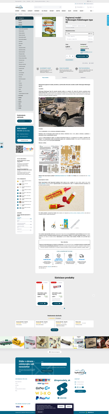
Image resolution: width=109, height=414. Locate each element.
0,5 (67, 175)
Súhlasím (69, 406)
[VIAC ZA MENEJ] (43, 287)
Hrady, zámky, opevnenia (23, 28)
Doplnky (20, 97)
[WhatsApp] (80, 387)
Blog (47, 1)
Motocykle (21, 43)
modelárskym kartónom (59, 175)
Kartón (20, 99)
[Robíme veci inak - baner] (64, 259)
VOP (32, 1)
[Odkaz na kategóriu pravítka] (75, 224)
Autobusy (20, 41)
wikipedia (49, 266)
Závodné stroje (21, 60)
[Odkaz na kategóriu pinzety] (43, 224)
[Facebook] (75, 387)
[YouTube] (82, 387)
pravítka (82, 213)
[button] (64, 308)
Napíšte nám (80, 391)
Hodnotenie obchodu (55, 316)
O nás (24, 1)
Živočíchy (20, 85)
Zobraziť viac (54, 329)
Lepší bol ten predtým (20, 226)
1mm (72, 175)
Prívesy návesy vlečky (23, 58)
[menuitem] (17, 11)
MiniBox (20, 91)
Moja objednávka (18, 1)
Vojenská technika (22, 47)
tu (43, 409)
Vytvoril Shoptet (82, 412)
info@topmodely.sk (24, 134)
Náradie (20, 101)
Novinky (20, 20)
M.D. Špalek (21, 95)
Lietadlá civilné (21, 68)
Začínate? (20, 24)
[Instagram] (78, 387)
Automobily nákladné (22, 39)
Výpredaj (20, 22)
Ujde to (18, 220)
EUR (90, 1)
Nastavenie (40, 412)
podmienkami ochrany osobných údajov (59, 367)
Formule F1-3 (21, 62)
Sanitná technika (22, 51)
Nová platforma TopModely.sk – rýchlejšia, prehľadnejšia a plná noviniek (24, 169)
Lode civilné (21, 74)
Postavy (20, 83)
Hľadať (60, 7)
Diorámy (20, 87)
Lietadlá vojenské (22, 66)
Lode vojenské (21, 72)
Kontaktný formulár (24, 140)
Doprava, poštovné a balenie (40, 1)
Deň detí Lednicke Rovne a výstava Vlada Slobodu (23, 161)
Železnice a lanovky (22, 64)
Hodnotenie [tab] (83, 77)
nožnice (71, 213)
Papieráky (20, 26)
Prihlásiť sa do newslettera (47, 370)
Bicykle (20, 45)
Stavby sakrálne (22, 33)
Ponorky (20, 76)
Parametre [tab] (64, 77)
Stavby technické (22, 35)
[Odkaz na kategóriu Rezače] (64, 224)
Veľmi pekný (19, 217)
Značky (20, 108)
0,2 (65, 175)
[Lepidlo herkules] (61, 198)
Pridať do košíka (81, 56)
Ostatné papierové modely (23, 93)
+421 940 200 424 (24, 136)
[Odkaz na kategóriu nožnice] (53, 224)
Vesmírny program (22, 78)
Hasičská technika (22, 49)
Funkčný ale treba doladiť (21, 223)
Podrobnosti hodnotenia (81, 25)
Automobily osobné (22, 37)
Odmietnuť (61, 406)
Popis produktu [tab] (45, 77)
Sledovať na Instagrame (55, 352)
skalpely (78, 213)
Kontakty (28, 1)
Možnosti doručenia (86, 52)
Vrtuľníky (20, 70)
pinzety (74, 213)
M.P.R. (20, 89)
